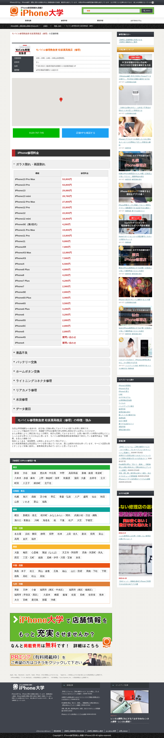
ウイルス (122, 403)
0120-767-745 (36, 133)
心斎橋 (34, 552)
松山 (33, 576)
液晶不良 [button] (22, 352)
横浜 (16, 515)
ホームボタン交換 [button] (28, 371)
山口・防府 (76, 571)
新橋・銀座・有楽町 (92, 473)
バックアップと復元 (131, 365)
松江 (32, 571)
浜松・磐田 (31, 534)
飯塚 (65, 594)
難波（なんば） (50, 552)
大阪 (16, 552)
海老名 (46, 520)
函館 (33, 496)
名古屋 (17, 534)
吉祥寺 (93, 478)
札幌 (16, 496)
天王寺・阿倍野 (70, 552)
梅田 (25, 552)
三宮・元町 (28, 557)
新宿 (16, 473)
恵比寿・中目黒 (48, 473)
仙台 (94, 496)
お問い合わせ (123, 731)
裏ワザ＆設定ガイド (138, 211)
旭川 (25, 496)
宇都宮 (89, 520)
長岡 (92, 534)
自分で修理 (123, 421)
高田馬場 (73, 473)
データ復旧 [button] (23, 408)
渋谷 (25, 473)
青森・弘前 (65, 496)
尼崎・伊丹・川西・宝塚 (59, 557)
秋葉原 (66, 478)
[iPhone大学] (36, 15)
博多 (16, 589)
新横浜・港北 (30, 515)
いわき (26, 501)
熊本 (101, 594)
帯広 (53, 496)
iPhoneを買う (124, 391)
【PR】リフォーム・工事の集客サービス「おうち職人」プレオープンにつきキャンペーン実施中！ (135, 450)
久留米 (46, 594)
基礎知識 (28, 20)
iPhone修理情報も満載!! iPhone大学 (79, 735)
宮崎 (25, 600)
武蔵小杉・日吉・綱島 (85, 515)
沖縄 (53, 600)
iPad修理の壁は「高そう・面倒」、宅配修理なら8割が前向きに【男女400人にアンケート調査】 (135, 467)
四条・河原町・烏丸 (92, 552)
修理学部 (64, 20)
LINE (120, 394)
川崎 (36, 520)
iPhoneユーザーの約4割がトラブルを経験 (134, 479)
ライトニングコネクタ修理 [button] (34, 380)
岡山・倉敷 (44, 571)
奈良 (78, 557)
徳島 (16, 576)
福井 (33, 539)
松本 (60, 534)
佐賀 (73, 594)
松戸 (71, 520)
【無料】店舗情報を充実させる (130, 40)
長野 (51, 534)
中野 (62, 473)
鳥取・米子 (20, 571)
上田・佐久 (72, 534)
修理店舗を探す (137, 179)
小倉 (33, 589)
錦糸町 (37, 483)
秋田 (102, 496)
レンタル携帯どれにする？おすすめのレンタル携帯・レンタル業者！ (130, 720)
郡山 (36, 501)
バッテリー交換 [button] (26, 362)
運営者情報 (57, 731)
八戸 (77, 496)
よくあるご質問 (111, 731)
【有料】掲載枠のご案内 (128, 42)
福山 (64, 571)
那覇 (44, 600)
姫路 (40, 557)
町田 (16, 483)
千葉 (62, 520)
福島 (44, 501)
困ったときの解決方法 (127, 415)
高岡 (16, 539)
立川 (102, 478)
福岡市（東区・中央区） (52, 589)
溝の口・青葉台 (22, 520)
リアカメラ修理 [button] (26, 390)
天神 (25, 589)
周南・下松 (92, 571)
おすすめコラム (136, 20)
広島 (56, 571)
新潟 (84, 534)
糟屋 (56, 594)
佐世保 (91, 594)
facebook (152, 2)
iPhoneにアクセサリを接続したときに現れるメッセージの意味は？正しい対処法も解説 (135, 142)
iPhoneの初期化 (125, 385)
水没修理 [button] (22, 399)
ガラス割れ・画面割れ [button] (31, 164)
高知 (42, 576)
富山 (101, 534)
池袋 (33, 473)
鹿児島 (34, 600)
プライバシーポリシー (43, 731)
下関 (104, 571)
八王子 (26, 483)
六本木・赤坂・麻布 (24, 478)
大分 (16, 600)
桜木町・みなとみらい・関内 (55, 515)
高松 (25, 576)
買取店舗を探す (125, 430)
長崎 (82, 594)
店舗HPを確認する (85, 133)
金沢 (25, 539)
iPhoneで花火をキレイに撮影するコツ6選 (134, 300)
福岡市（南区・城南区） (81, 589)
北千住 (48, 483)
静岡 (43, 534)
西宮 (16, 557)
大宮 (79, 520)
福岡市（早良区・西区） (26, 594)
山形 (16, 501)
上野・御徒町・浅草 (49, 478)
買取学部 (100, 20)
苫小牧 (43, 496)
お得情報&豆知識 (130, 82)
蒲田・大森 (80, 478)
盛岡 (85, 496)
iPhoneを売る (124, 388)
